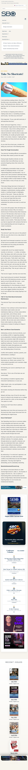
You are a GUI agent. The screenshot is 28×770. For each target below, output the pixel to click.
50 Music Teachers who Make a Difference (12, 43)
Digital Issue (16, 683)
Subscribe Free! (5, 23)
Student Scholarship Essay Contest (10, 48)
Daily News (4, 31)
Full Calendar (20, 550)
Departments (5, 33)
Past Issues (4, 36)
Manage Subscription (7, 26)
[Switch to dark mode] (25, 19)
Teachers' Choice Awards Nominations (11, 45)
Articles (10, 683)
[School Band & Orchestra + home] (8, 14)
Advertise (4, 20)
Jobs (10, 31)
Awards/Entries (5, 39)
